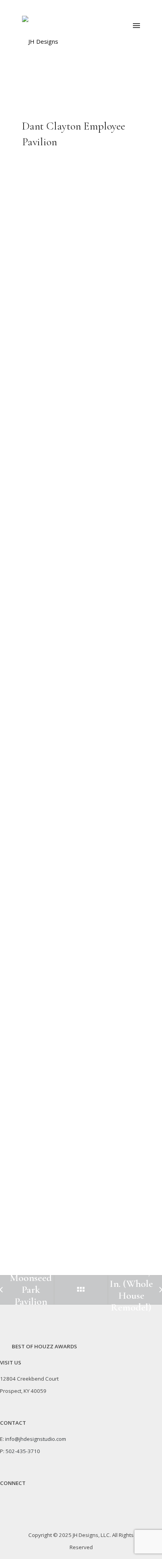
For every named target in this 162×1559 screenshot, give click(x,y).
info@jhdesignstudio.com (35, 1438)
